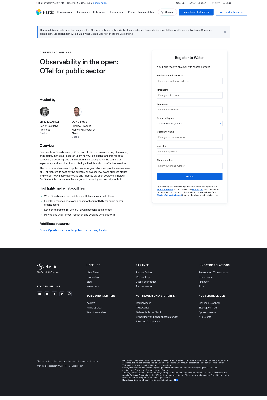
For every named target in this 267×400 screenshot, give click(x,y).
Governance (206, 277)
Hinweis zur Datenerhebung (135, 380)
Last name (162, 104)
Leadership (93, 277)
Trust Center (143, 307)
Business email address (170, 75)
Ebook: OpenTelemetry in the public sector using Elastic (73, 230)
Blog (89, 281)
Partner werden (144, 286)
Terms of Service (165, 189)
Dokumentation (146, 12)
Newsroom (93, 286)
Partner (191, 3)
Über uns (181, 3)
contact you (197, 189)
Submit (190, 176)
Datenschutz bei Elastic (149, 312)
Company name (165, 131)
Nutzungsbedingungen (56, 361)
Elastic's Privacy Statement (169, 195)
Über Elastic (93, 272)
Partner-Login (143, 277)
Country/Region (165, 118)
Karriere (91, 302)
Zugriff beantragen (146, 281)
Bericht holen (100, 3)
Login (228, 3)
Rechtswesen (143, 302)
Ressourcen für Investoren (214, 272)
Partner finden (144, 272)
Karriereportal (94, 307)
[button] (224, 31)
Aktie (201, 286)
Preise (131, 12)
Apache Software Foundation (135, 375)
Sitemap (94, 361)
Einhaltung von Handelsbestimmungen (157, 316)
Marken (40, 361)
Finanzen (204, 281)
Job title (161, 146)
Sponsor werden (208, 312)
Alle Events (205, 316)
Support (202, 3)
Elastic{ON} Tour (208, 307)
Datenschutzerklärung (78, 361)
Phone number (165, 160)
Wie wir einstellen (96, 312)
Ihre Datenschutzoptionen (161, 380)
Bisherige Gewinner (209, 302)
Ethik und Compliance (148, 321)
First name (162, 89)
